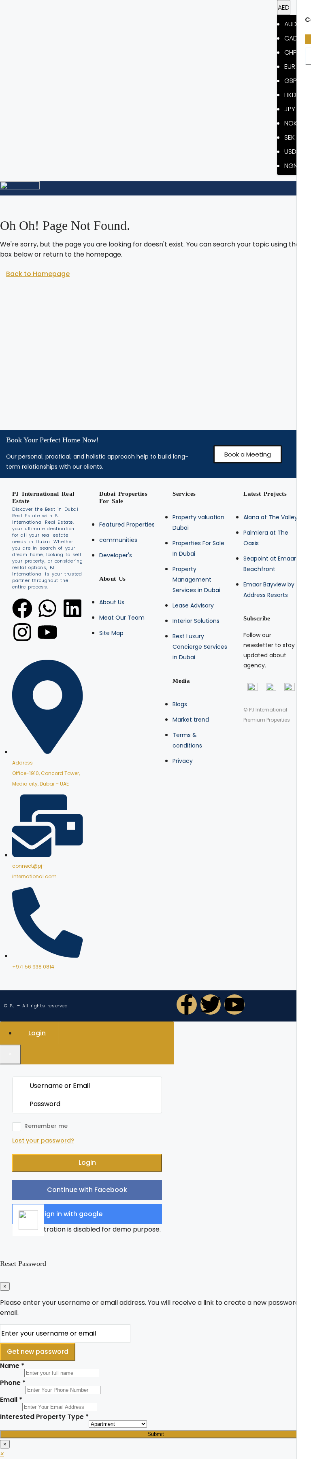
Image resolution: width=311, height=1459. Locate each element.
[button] (247, 454)
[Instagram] (22, 632)
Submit (155, 1434)
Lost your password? (43, 1140)
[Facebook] (22, 608)
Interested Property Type (44, 1416)
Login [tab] (37, 1033)
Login (87, 1162)
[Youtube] (47, 632)
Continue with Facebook (87, 1189)
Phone (13, 1382)
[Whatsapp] (47, 608)
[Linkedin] (72, 608)
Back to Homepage (38, 273)
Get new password (37, 1351)
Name (12, 1365)
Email (11, 1399)
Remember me (46, 1126)
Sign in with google (71, 1214)
